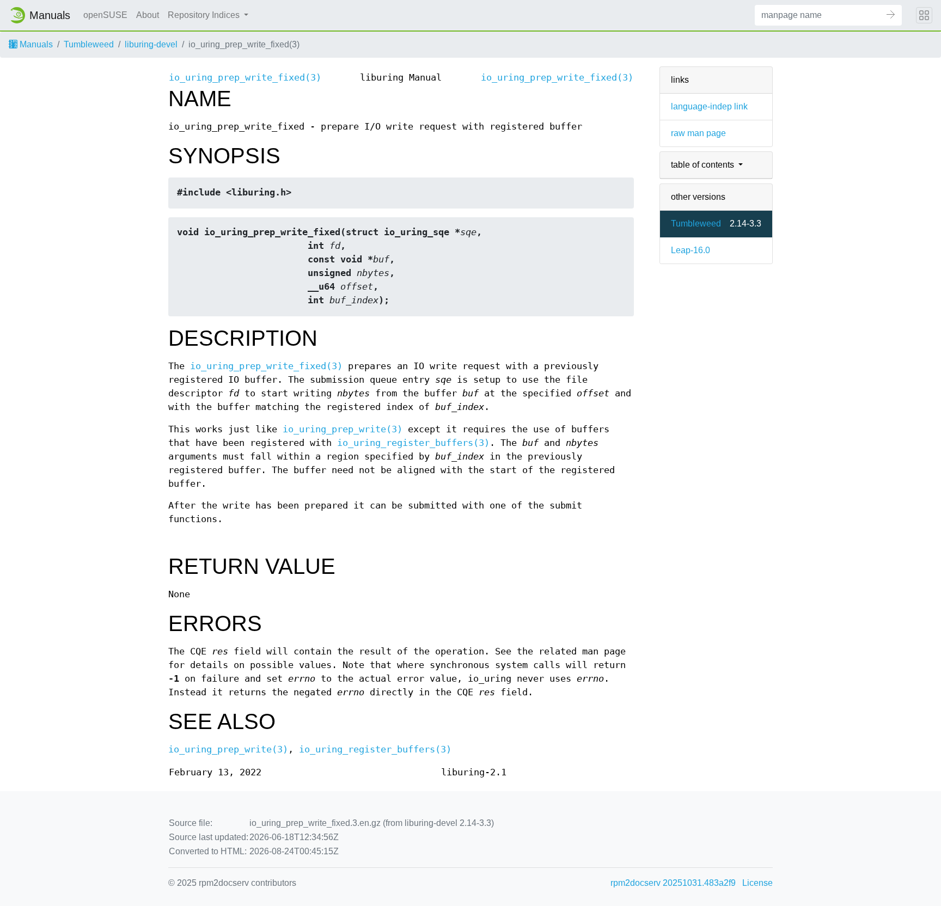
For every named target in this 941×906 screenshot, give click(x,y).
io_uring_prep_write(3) (342, 429)
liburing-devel (151, 44)
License (757, 882)
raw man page (698, 133)
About (147, 15)
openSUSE (105, 15)
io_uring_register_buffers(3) (413, 443)
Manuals (35, 44)
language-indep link (709, 106)
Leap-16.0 (690, 250)
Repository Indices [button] (205, 15)
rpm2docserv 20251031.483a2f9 (673, 882)
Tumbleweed (89, 44)
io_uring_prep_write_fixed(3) (245, 77)
